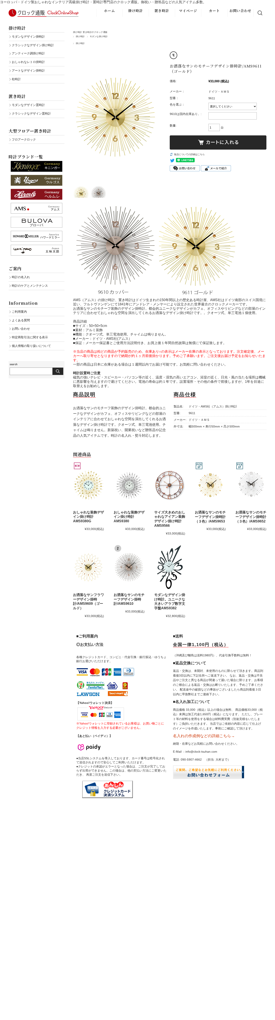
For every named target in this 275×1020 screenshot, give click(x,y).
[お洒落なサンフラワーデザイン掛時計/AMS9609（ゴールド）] (88, 567)
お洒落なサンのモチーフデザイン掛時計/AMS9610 (129, 599)
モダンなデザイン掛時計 (28, 36)
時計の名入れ (21, 277)
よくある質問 (21, 320)
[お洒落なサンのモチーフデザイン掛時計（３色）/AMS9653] (210, 485)
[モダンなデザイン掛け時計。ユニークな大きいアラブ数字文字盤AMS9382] (169, 567)
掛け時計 (135, 10)
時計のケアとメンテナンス (30, 285)
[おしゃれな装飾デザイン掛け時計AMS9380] (129, 485)
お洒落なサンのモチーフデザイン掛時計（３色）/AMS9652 (250, 516)
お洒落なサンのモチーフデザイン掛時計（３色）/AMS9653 (210, 516)
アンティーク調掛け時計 (28, 53)
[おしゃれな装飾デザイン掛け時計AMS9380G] (88, 485)
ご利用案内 (19, 311)
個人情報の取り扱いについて (31, 346)
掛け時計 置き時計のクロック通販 (90, 32)
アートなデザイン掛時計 (28, 70)
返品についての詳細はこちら (189, 154)
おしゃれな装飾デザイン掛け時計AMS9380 (129, 516)
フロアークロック (24, 139)
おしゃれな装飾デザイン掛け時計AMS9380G (88, 516)
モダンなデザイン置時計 (28, 105)
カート (214, 10)
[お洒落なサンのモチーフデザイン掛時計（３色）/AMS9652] (250, 485)
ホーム (109, 10)
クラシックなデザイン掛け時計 (33, 45)
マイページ (188, 10)
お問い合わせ (240, 10)
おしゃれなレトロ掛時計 (28, 62)
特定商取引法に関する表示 (30, 337)
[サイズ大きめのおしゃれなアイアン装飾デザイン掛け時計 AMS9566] (169, 485)
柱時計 (16, 79)
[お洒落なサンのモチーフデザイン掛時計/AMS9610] (129, 567)
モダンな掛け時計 (99, 36)
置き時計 (161, 10)
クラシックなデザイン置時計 (31, 113)
